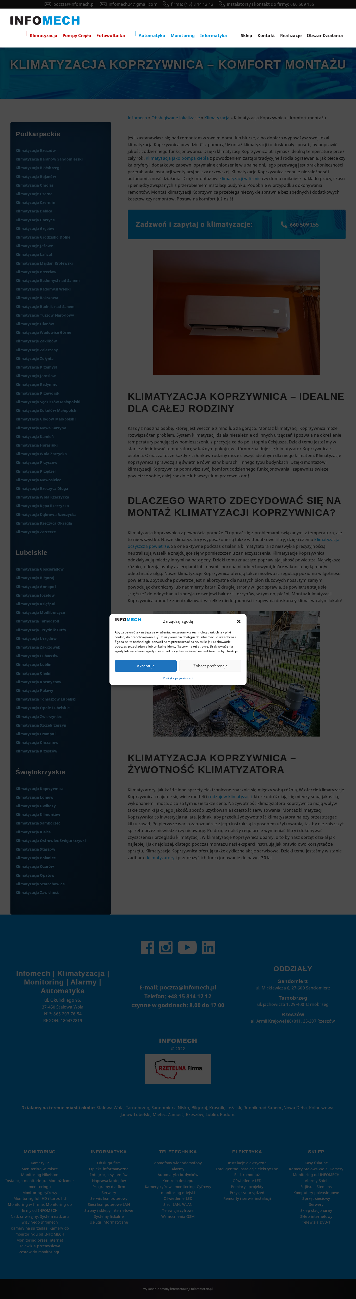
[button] (238, 621)
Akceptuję (146, 665)
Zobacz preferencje (210, 665)
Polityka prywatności (178, 678)
